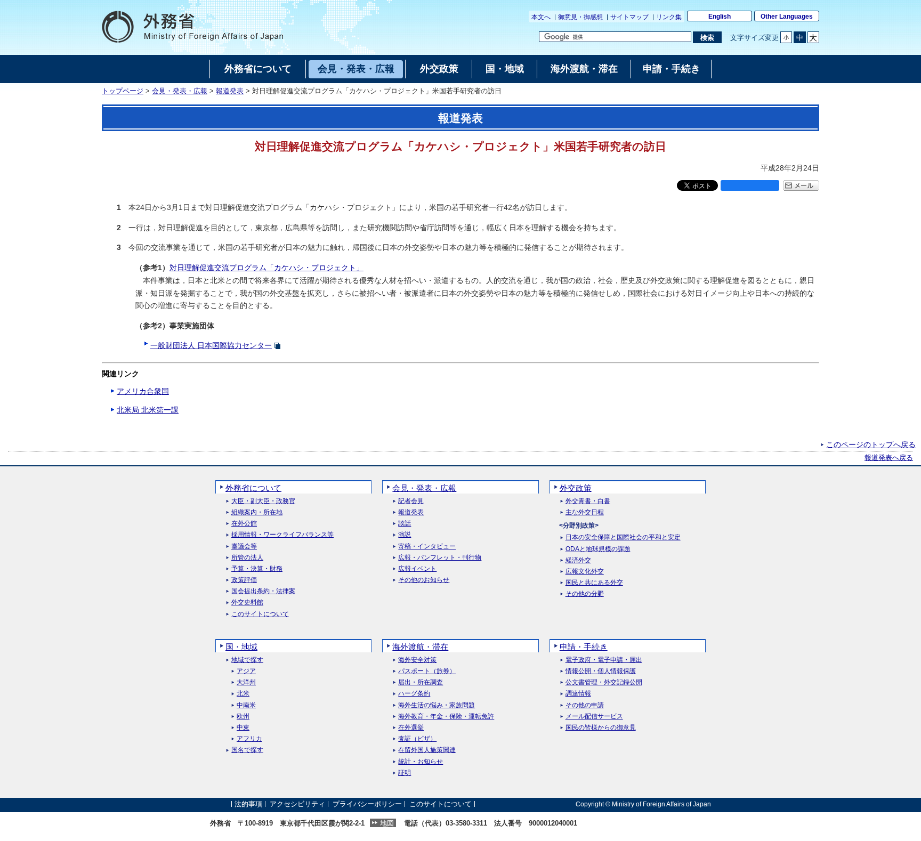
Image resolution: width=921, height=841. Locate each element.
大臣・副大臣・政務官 (263, 501)
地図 (387, 823)
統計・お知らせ (420, 761)
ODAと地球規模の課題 (598, 549)
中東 (243, 727)
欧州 (243, 716)
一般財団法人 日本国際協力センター (211, 345)
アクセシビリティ (297, 804)
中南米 (246, 705)
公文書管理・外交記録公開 (603, 682)
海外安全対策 (417, 660)
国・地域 (241, 646)
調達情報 (578, 693)
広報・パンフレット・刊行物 (439, 557)
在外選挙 (411, 727)
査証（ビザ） (417, 738)
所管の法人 (247, 557)
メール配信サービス (594, 716)
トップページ (122, 91)
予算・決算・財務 (256, 568)
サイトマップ (629, 17)
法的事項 (248, 804)
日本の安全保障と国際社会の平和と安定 (623, 537)
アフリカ (249, 738)
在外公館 (244, 523)
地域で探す (247, 660)
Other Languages (787, 16)
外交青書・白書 (587, 501)
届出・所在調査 (420, 682)
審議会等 (244, 546)
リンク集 (669, 17)
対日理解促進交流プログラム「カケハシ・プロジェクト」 (266, 267)
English (719, 16)
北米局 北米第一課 (148, 410)
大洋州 (246, 682)
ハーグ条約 (414, 693)
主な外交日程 (584, 512)
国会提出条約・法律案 (263, 591)
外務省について (253, 487)
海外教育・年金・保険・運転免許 (446, 716)
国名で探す (247, 750)
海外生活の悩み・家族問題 (436, 705)
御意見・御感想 (580, 17)
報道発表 (230, 91)
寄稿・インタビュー (427, 546)
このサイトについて (260, 614)
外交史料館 (247, 602)
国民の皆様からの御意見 (600, 727)
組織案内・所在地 (256, 512)
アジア (246, 671)
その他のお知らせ (423, 580)
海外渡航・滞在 (420, 646)
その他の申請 (584, 705)
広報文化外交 (584, 571)
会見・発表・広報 (179, 91)
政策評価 (244, 580)
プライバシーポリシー (367, 804)
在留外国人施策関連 (427, 750)
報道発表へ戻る (889, 458)
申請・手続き (584, 646)
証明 (404, 773)
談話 (404, 523)
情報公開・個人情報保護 (600, 671)
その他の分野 (584, 594)
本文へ (541, 17)
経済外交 (578, 560)
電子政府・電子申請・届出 (603, 660)
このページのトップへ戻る (871, 444)
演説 (404, 534)
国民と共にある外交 (594, 582)
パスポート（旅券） (427, 671)
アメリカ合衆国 (143, 391)
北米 (243, 693)
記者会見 (411, 501)
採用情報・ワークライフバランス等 (282, 534)
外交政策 (576, 487)
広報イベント (417, 568)
